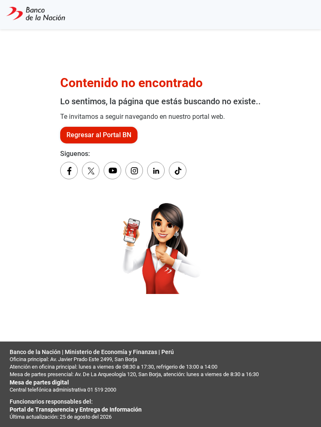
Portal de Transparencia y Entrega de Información (76, 409)
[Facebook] (69, 170)
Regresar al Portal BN (98, 135)
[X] (90, 170)
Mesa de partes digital (39, 382)
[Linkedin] (156, 170)
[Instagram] (134, 170)
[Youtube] (112, 170)
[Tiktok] (177, 170)
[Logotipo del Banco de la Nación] (36, 14)
